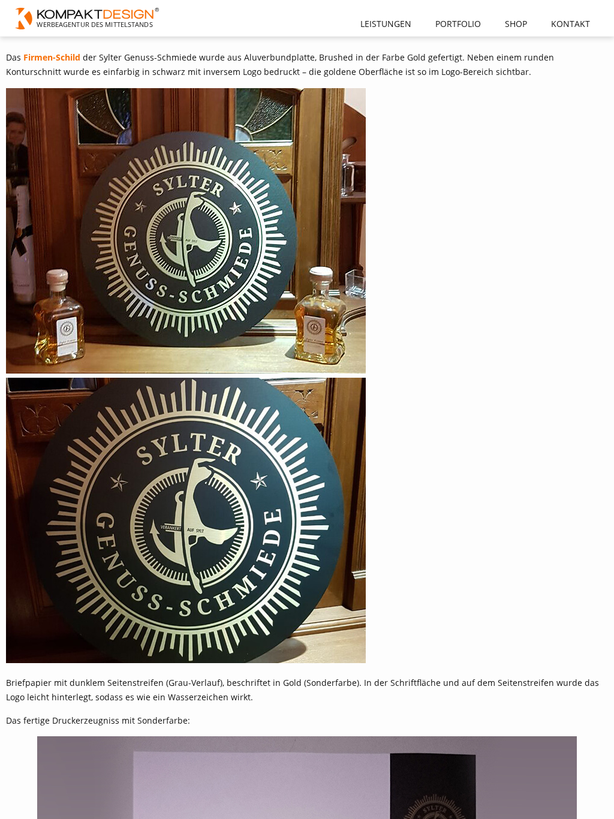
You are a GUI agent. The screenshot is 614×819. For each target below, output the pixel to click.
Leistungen (385, 23)
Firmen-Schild (51, 57)
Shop (516, 23)
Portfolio (458, 23)
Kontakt (570, 23)
